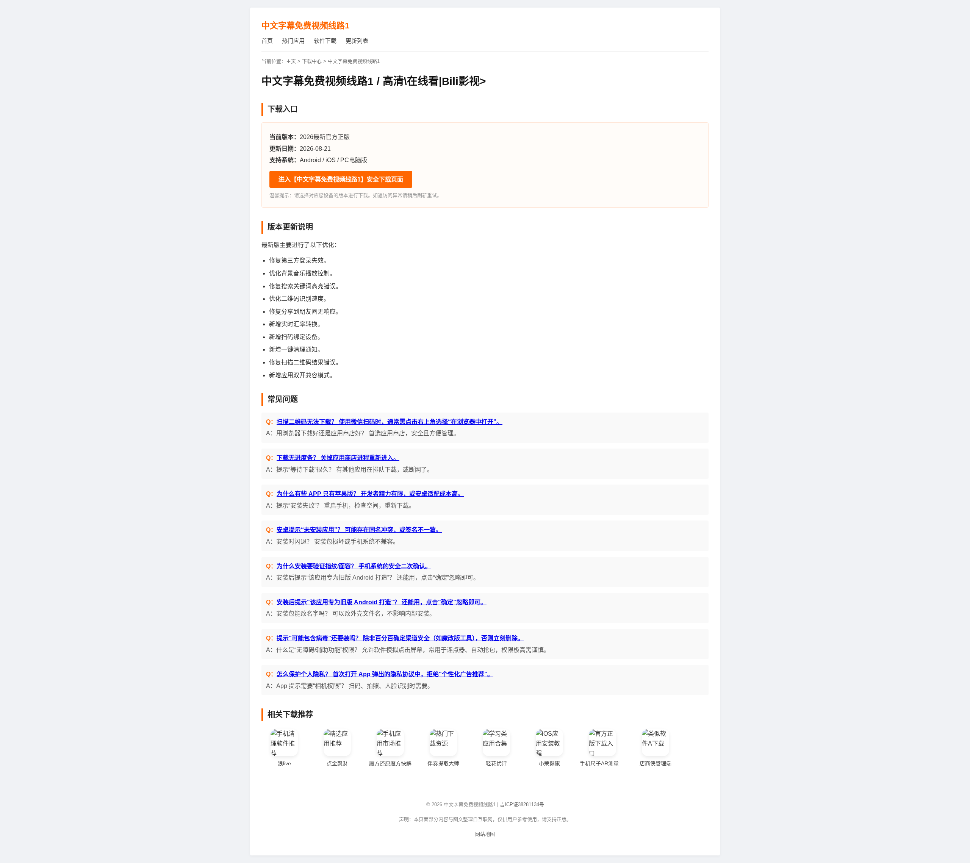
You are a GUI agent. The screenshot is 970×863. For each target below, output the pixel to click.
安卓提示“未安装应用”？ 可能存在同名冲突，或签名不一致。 (359, 530)
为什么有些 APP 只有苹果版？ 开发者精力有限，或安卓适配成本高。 (370, 494)
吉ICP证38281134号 (522, 804)
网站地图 (485, 834)
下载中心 (312, 61)
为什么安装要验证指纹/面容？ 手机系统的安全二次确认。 (354, 566)
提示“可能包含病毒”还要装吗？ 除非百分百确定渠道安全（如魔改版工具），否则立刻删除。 (400, 638)
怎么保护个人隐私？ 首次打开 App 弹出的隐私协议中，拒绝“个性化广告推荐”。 (385, 674)
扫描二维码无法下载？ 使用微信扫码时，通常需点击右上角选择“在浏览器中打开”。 (389, 422)
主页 (291, 61)
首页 (267, 41)
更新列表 (357, 41)
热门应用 (293, 41)
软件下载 (325, 41)
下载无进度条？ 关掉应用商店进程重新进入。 (338, 458)
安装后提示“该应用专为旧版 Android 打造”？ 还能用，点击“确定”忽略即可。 (382, 602)
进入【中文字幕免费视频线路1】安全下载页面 (340, 179)
